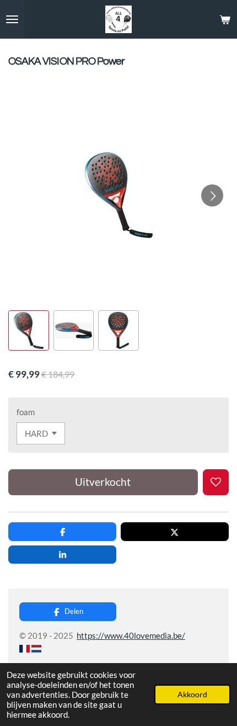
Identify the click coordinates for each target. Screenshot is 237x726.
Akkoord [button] (192, 694)
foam (26, 412)
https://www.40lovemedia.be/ (131, 635)
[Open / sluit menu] (12, 19)
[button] (28, 330)
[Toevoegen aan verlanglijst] (216, 482)
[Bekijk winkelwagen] (225, 19)
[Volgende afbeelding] (212, 195)
